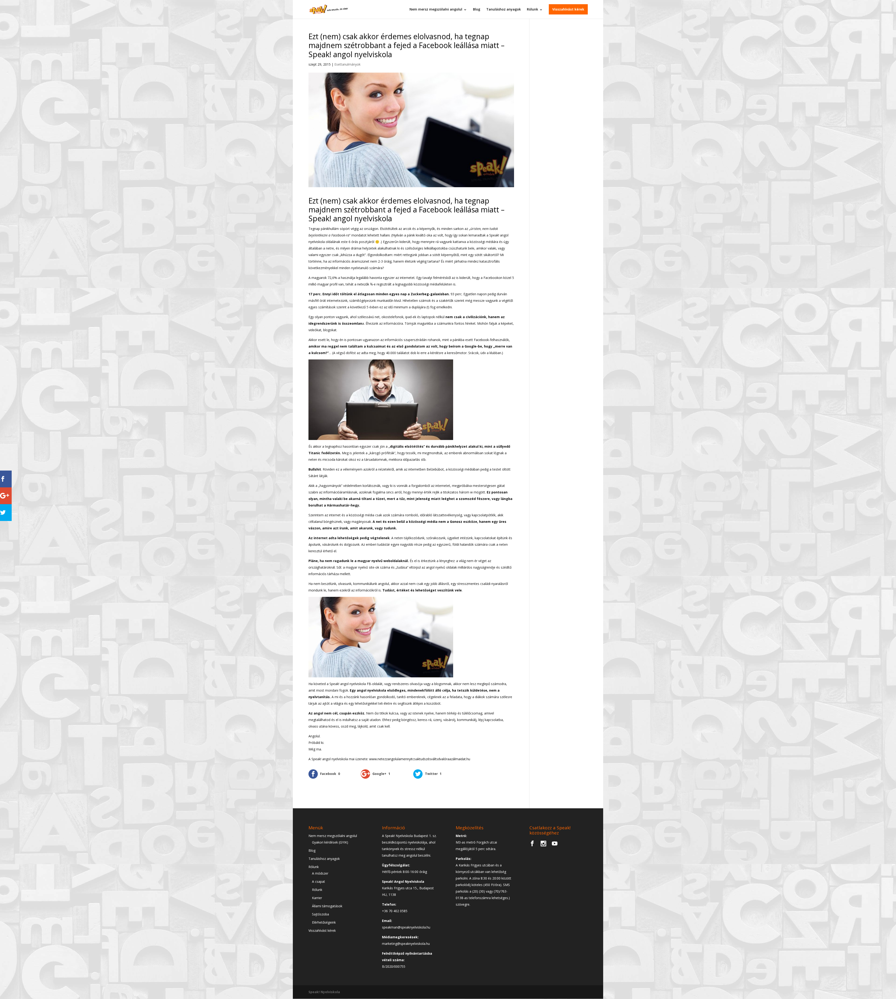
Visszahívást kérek (568, 9)
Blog (476, 9)
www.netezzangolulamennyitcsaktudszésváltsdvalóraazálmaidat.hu (419, 759)
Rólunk (532, 9)
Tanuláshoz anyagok (503, 9)
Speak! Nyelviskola (324, 992)
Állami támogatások (327, 906)
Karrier (317, 898)
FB (369, 684)
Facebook (481, 340)
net (379, 521)
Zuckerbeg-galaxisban (429, 294)
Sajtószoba (320, 914)
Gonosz (456, 521)
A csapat (318, 881)
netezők (363, 284)
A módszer (320, 873)
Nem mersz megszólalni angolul (436, 9)
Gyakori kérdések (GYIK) (330, 842)
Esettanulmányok (347, 64)
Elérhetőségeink (324, 922)
